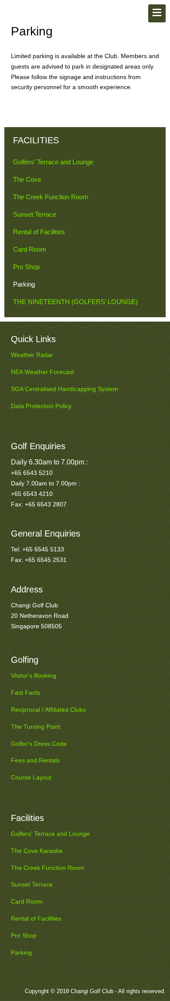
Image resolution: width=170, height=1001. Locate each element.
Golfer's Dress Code (39, 743)
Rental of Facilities (39, 232)
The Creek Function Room (50, 197)
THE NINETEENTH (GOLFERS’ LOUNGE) (75, 301)
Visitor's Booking (33, 675)
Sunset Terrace (34, 214)
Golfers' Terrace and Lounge (53, 162)
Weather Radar (32, 354)
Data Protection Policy (41, 405)
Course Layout (31, 777)
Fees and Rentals (35, 760)
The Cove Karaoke (37, 850)
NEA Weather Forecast (42, 371)
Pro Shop (26, 266)
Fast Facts (25, 692)
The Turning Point (35, 726)
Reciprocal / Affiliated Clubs (48, 709)
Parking (24, 284)
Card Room (29, 249)
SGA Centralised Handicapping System (64, 388)
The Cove (27, 179)
